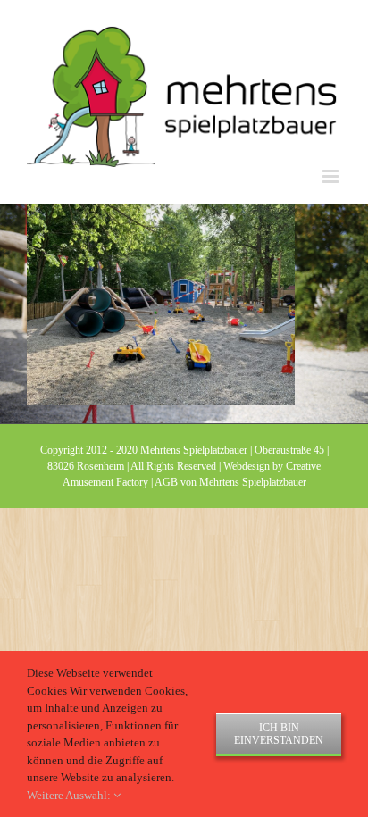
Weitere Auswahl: (70, 795)
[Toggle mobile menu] (331, 176)
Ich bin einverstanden (278, 733)
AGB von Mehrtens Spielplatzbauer (230, 482)
